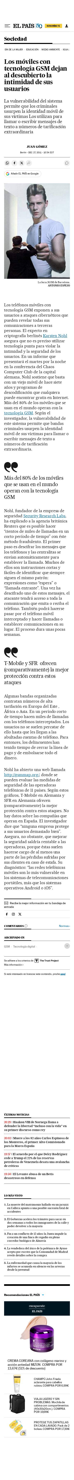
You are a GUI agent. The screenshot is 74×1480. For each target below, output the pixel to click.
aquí (62, 973)
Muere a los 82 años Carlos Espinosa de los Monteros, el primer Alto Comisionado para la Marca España (36, 1142)
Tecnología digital (24, 946)
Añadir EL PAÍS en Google (24, 173)
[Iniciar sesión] (66, 26)
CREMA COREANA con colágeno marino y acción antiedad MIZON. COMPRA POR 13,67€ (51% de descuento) (37, 1364)
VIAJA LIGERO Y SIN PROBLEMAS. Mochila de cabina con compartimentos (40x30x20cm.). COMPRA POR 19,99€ (51, 1405)
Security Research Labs (44, 515)
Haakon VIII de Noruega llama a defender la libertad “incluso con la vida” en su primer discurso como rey (35, 1126)
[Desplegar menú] (7, 26)
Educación (32, 49)
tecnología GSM (18, 412)
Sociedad (15, 39)
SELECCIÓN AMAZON (37, 1308)
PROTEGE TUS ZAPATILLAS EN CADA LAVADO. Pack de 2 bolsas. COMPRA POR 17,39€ (52, 1425)
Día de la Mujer (14, 49)
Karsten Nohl (55, 335)
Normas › (64, 926)
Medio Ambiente (51, 49)
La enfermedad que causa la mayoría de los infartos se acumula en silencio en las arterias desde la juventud (36, 1266)
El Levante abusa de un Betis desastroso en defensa (29, 1176)
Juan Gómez (37, 147)
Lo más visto (13, 1195)
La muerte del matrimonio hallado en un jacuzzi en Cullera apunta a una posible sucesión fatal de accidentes (38, 1208)
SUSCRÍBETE (53, 25)
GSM (7, 946)
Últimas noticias (16, 1114)
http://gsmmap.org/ (21, 774)
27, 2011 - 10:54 (41, 152)
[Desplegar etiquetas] (67, 946)
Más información (13, 964)
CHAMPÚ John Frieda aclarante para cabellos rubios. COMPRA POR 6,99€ (51, 1382)
